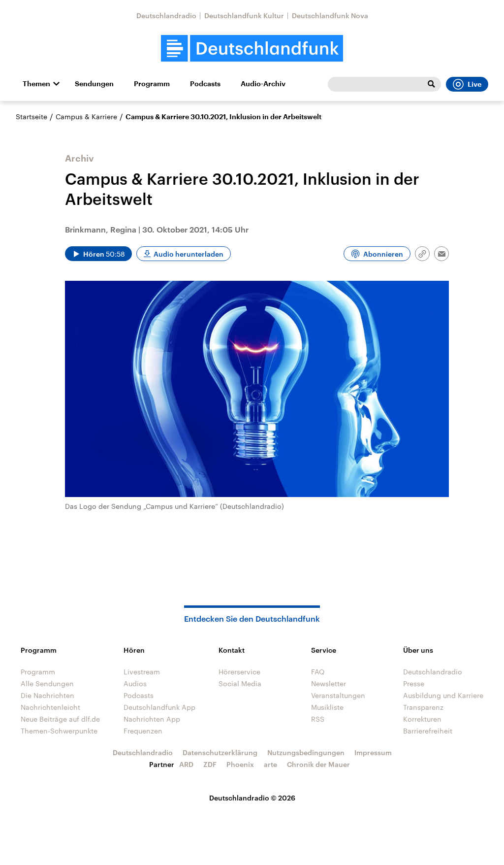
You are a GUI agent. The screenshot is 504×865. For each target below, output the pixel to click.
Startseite (31, 116)
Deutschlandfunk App (159, 707)
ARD (186, 764)
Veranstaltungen (338, 695)
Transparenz (423, 707)
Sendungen (94, 83)
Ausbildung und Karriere (443, 695)
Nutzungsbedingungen (306, 752)
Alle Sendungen (47, 683)
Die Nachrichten (47, 695)
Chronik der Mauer (318, 764)
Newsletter (328, 683)
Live (474, 84)
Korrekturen (422, 719)
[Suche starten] (431, 84)
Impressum (373, 752)
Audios (135, 683)
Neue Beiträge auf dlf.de (60, 719)
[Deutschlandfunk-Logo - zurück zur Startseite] (252, 48)
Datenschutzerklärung (220, 752)
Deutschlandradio (166, 15)
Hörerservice (239, 671)
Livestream (142, 671)
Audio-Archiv (263, 83)
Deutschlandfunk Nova (330, 15)
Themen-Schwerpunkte (59, 731)
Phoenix (240, 764)
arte (270, 764)
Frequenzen (143, 731)
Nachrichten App (152, 719)
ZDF (210, 764)
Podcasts (205, 83)
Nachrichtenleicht (50, 707)
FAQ (318, 671)
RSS (317, 719)
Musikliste (327, 707)
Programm (152, 83)
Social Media (240, 683)
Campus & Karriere (86, 116)
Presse (413, 683)
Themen (36, 83)
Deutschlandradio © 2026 (252, 798)
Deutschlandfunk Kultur (244, 15)
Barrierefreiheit (427, 731)
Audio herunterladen (188, 254)
